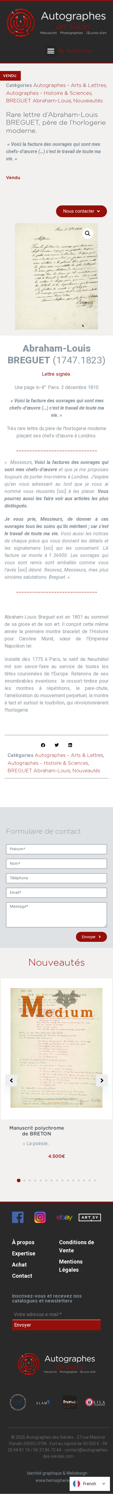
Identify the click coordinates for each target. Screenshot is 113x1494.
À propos (23, 1242)
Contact (22, 1276)
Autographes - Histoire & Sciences (49, 93)
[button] (51, 51)
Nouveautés (88, 100)
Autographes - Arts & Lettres (69, 85)
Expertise (23, 1253)
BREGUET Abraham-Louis (38, 100)
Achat (19, 1264)
